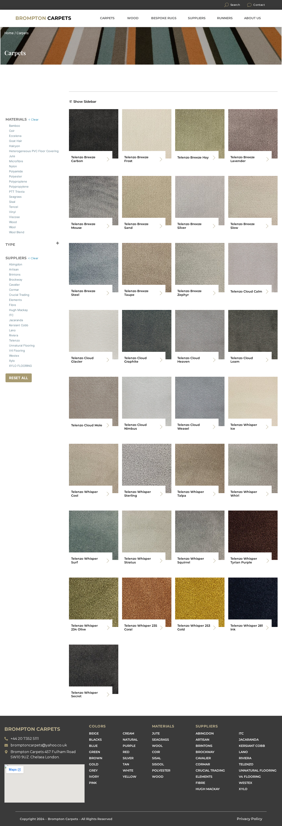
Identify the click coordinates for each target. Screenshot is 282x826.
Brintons (204, 746)
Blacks (95, 740)
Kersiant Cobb (252, 746)
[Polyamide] (7, 170)
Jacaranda (249, 740)
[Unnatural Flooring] (7, 345)
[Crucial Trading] (7, 294)
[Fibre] (7, 304)
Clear (35, 119)
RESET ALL (18, 378)
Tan (126, 764)
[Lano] (7, 329)
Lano (243, 752)
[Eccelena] (7, 135)
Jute (156, 733)
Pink (93, 783)
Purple (129, 746)
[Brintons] (7, 274)
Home (9, 33)
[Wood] (7, 221)
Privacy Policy (249, 819)
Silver (128, 758)
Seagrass (160, 740)
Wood (157, 777)
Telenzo (246, 764)
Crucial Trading (210, 770)
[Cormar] (7, 289)
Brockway (205, 752)
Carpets (43, 18)
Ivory (94, 777)
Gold (93, 764)
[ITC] (7, 314)
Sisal (156, 758)
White (128, 770)
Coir (156, 752)
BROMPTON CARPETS (32, 729)
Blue (93, 746)
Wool (157, 746)
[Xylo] (7, 360)
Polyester (161, 770)
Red (126, 752)
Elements (204, 777)
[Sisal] (7, 201)
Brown (95, 758)
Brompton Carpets (63, 819)
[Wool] (7, 226)
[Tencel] (7, 206)
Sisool (158, 764)
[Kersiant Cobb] (7, 324)
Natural (130, 740)
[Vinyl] (7, 211)
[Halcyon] (7, 145)
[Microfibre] (7, 160)
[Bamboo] (7, 125)
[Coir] (7, 130)
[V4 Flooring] (7, 350)
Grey (93, 770)
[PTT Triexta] (7, 191)
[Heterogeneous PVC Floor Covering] (7, 150)
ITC (241, 733)
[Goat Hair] (7, 140)
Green (94, 752)
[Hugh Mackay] (7, 309)
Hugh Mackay (208, 789)
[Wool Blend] (7, 231)
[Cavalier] (7, 284)
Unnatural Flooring (257, 770)
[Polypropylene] (7, 186)
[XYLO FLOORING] (7, 365)
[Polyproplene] (7, 181)
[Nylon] (7, 165)
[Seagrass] (7, 196)
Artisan (202, 740)
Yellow (129, 777)
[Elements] (7, 299)
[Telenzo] (7, 339)
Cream (128, 733)
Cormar (203, 764)
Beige (94, 733)
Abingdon (205, 733)
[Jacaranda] (7, 319)
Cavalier (203, 758)
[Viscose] (7, 216)
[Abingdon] (7, 263)
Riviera (245, 758)
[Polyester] (7, 175)
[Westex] (7, 355)
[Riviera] (7, 334)
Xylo (243, 789)
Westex (245, 783)
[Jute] (7, 155)
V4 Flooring (250, 777)
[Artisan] (7, 268)
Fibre (200, 783)
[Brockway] (7, 279)
